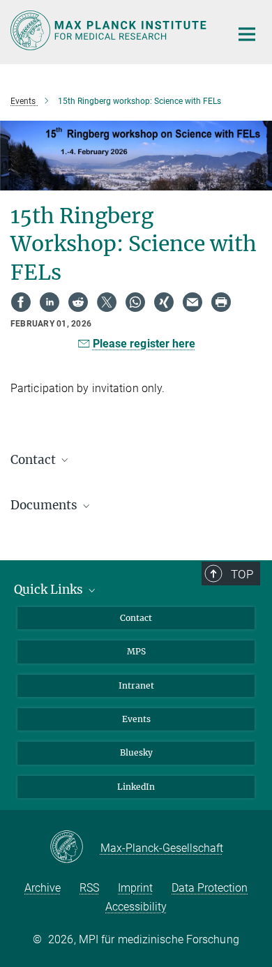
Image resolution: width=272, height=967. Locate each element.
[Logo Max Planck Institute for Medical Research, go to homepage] (109, 30)
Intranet (136, 685)
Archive (42, 887)
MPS (136, 651)
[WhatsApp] (135, 302)
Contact (136, 618)
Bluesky (136, 752)
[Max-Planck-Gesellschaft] (75, 847)
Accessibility (136, 906)
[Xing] (163, 302)
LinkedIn (136, 786)
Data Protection (210, 887)
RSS (89, 887)
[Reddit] (78, 302)
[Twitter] (106, 302)
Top (242, 574)
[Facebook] (20, 302)
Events (136, 719)
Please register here (144, 343)
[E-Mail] (192, 302)
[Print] (221, 302)
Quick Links (50, 590)
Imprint (135, 887)
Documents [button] (45, 505)
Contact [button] (34, 460)
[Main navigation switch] (247, 34)
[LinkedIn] (49, 302)
